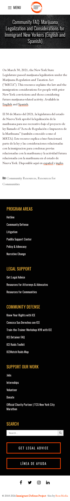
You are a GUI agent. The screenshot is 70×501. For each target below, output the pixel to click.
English (7, 104)
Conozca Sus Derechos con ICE (23, 322)
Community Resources (21, 178)
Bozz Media (62, 495)
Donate (10, 397)
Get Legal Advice (16, 277)
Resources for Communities (22, 292)
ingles (59, 163)
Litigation (12, 232)
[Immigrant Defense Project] (36, 7)
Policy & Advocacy (16, 246)
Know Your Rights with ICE (21, 315)
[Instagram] (39, 483)
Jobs (9, 375)
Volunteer (12, 390)
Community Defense (17, 224)
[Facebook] (21, 483)
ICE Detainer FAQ (16, 337)
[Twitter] (30, 483)
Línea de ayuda (34, 463)
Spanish (23, 104)
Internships (13, 382)
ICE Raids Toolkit (16, 344)
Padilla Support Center (19, 239)
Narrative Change (16, 254)
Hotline (10, 217)
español (48, 163)
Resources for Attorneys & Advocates (27, 284)
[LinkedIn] (48, 483)
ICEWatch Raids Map (18, 352)
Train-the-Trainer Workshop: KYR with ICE (29, 330)
